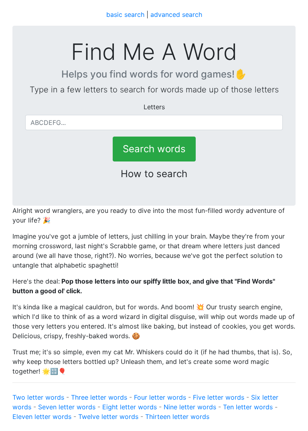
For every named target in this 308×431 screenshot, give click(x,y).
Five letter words (218, 397)
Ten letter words (248, 407)
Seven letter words (66, 407)
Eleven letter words (41, 417)
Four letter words (160, 397)
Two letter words (38, 397)
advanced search (176, 14)
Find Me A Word (154, 52)
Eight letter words (129, 407)
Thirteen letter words (177, 417)
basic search (125, 14)
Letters (154, 107)
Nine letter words (190, 407)
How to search (154, 174)
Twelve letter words (108, 417)
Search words (154, 149)
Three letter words (99, 397)
